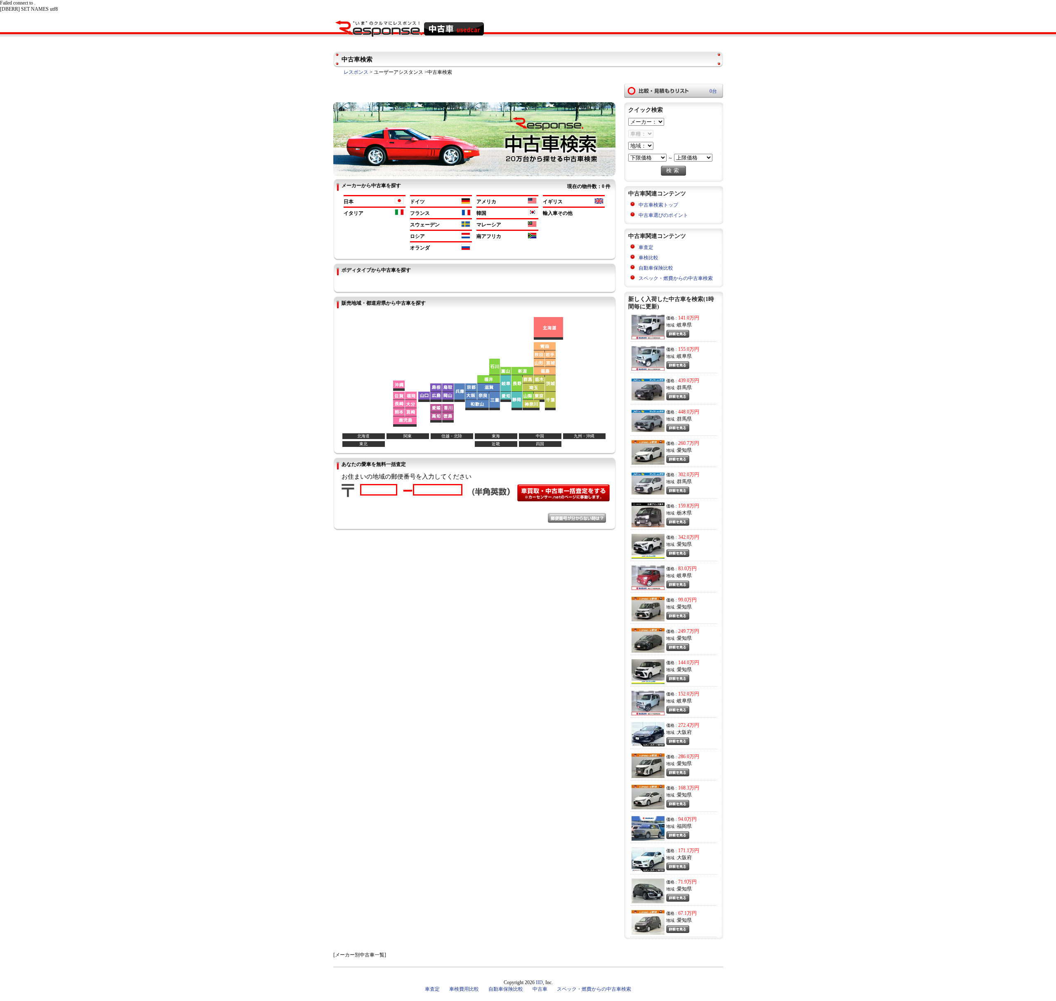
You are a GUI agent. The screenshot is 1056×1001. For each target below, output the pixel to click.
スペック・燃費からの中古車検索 (676, 278)
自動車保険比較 (656, 268)
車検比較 (648, 258)
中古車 (540, 989)
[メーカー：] (646, 122)
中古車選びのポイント (663, 215)
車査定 (646, 247)
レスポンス (356, 72)
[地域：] (640, 146)
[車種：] (640, 134)
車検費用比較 (464, 989)
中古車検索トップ (658, 205)
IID (539, 982)
